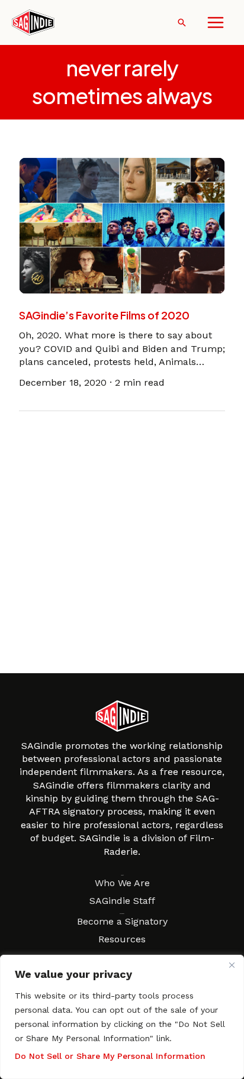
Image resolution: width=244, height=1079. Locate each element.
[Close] (231, 965)
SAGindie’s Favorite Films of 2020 (104, 315)
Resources (122, 939)
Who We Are (122, 883)
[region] (122, 1017)
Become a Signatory (122, 921)
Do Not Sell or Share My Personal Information (110, 1056)
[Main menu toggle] (215, 22)
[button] (181, 22)
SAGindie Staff (122, 900)
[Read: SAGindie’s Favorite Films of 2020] (122, 224)
